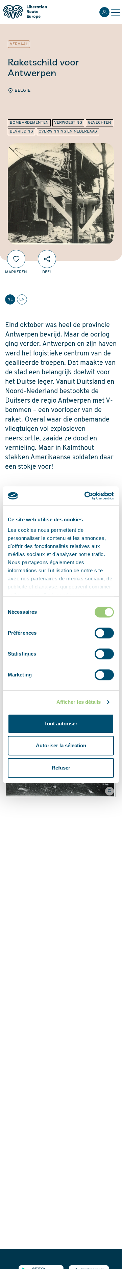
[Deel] (47, 259)
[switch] (104, 633)
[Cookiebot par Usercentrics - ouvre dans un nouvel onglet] (86, 495)
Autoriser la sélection (61, 745)
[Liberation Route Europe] (25, 12)
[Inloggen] (104, 12)
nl (10, 299)
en (22, 299)
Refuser (61, 768)
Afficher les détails (78, 702)
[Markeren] (16, 259)
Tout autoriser (60, 723)
